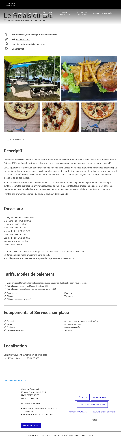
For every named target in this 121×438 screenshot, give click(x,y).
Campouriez (11, 4)
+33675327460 (23, 39)
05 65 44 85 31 (31, 398)
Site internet (18, 49)
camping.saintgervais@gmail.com (28, 44)
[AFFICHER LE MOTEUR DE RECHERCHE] (115, 13)
